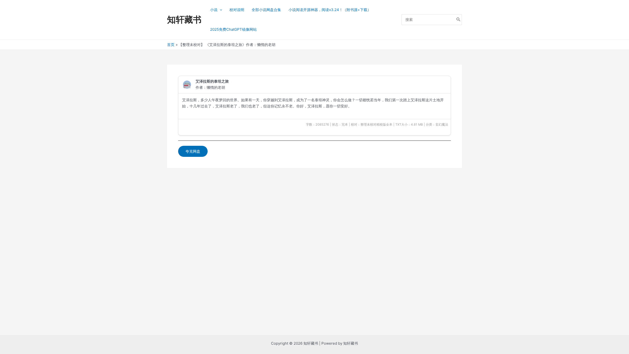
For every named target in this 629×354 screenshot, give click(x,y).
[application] (219, 10)
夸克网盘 (193, 151)
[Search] (458, 20)
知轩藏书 (184, 19)
